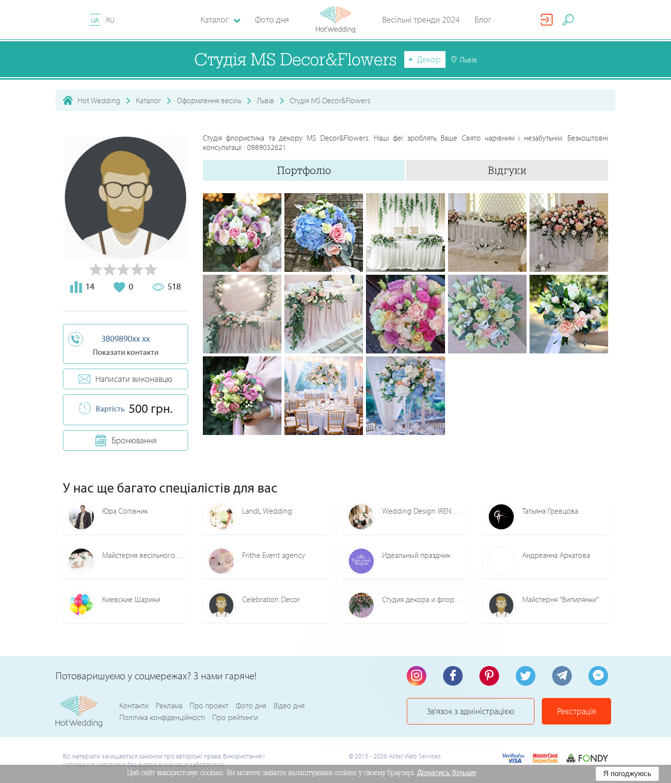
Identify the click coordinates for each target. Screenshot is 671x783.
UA (95, 20)
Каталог (148, 100)
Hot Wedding (99, 100)
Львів (265, 100)
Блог (483, 19)
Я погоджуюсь (627, 773)
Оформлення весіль (209, 100)
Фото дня (272, 19)
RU (110, 20)
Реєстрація (576, 711)
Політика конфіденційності (162, 717)
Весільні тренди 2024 (421, 19)
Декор (429, 59)
